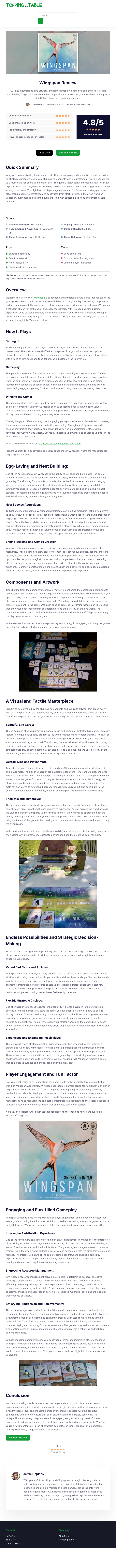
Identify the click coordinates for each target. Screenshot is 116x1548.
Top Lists (11, 1539)
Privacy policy (66, 1539)
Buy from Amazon (68, 152)
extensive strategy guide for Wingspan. (60, 443)
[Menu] (109, 5)
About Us (64, 1535)
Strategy (85, 104)
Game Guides (13, 1543)
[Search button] (40, 21)
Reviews (10, 1535)
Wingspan (39, 297)
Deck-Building (73, 104)
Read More (44, 152)
